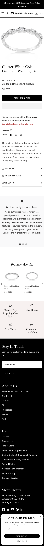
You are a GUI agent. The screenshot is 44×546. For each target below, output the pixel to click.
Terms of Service (10, 478)
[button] (22, 108)
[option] (22, 39)
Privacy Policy (8, 473)
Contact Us (7, 441)
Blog (4, 405)
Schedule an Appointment (14, 450)
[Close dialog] (40, 516)
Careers (5, 400)
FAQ (4, 419)
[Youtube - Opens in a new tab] (12, 509)
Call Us (5, 436)
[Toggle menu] (2, 13)
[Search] (8, 13)
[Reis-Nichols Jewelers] (22, 13)
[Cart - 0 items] (41, 13)
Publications (7, 409)
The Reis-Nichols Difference (15, 391)
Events (5, 414)
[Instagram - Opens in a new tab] (8, 509)
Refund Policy (8, 464)
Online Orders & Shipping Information (20, 455)
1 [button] (18, 244)
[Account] (36, 13)
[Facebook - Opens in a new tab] (3, 509)
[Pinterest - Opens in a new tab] (17, 509)
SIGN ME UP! (22, 536)
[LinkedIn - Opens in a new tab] (22, 509)
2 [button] (21, 244)
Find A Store (8, 445)
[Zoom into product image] (22, 39)
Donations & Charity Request (15, 459)
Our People (7, 396)
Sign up (9, 373)
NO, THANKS (22, 541)
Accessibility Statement (13, 468)
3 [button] (24, 244)
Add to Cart (22, 98)
